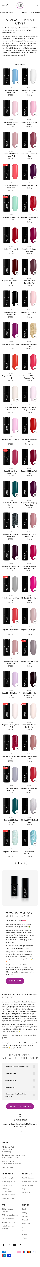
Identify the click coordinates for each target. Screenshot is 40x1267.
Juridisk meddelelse (8, 1195)
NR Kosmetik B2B (28, 1185)
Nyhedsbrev (26, 1192)
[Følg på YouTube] (14, 1245)
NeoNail (25, 1216)
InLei (23, 1227)
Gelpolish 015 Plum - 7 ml (29, 185)
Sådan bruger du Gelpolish (7, 1210)
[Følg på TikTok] (19, 1245)
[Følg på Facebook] (3, 1245)
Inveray (24, 1213)
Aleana (24, 1238)
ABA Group (26, 1223)
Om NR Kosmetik (28, 1178)
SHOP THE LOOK (15, 981)
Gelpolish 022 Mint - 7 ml (11, 217)
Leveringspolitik (7, 1185)
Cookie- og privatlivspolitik (7, 1190)
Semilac (11, 88)
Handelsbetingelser (8, 1178)
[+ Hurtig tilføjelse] (17, 82)
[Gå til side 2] (25, 863)
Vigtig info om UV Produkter (8, 1227)
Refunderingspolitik (8, 1181)
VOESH (24, 1234)
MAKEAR (25, 1220)
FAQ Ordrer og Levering (10, 1215)
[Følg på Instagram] (9, 1245)
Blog (23, 1189)
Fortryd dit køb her (8, 1198)
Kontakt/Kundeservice (29, 1181)
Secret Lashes (26, 1231)
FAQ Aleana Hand (8, 1219)
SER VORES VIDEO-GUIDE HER (20, 1106)
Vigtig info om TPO (8, 1222)
